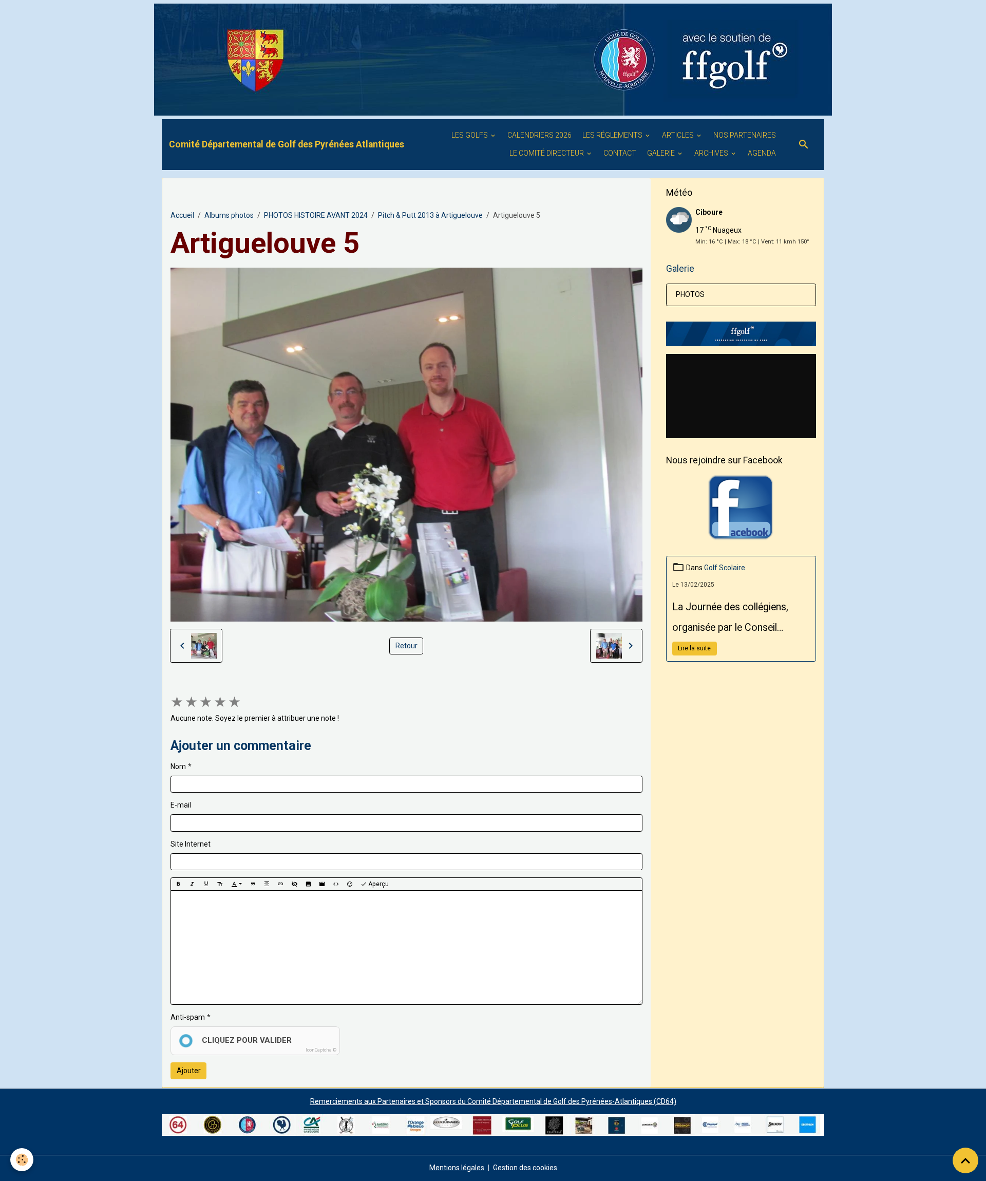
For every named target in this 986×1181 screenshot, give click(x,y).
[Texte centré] (266, 884)
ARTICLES (678, 135)
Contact (619, 153)
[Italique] (192, 884)
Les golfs (470, 135)
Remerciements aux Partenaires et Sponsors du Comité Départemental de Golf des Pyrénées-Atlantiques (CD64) (493, 1101)
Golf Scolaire (724, 568)
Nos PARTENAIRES (744, 135)
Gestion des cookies (525, 1168)
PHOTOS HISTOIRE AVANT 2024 (316, 215)
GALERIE (661, 153)
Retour (406, 646)
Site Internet (190, 844)
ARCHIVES (712, 153)
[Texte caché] (294, 884)
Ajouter (189, 1070)
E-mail (180, 805)
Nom (178, 766)
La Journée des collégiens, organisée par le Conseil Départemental (730, 619)
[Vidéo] (322, 884)
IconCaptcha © (321, 1050)
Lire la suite (694, 648)
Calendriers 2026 (539, 135)
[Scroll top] (965, 1160)
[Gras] (178, 884)
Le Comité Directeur (547, 153)
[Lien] (280, 884)
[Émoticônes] (350, 884)
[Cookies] (21, 1159)
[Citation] (252, 884)
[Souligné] (206, 884)
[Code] (336, 884)
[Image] (308, 884)
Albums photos (229, 215)
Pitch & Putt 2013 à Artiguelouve (430, 215)
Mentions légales (456, 1168)
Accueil (182, 215)
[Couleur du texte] (236, 884)
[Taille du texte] (220, 884)
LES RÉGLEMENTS (613, 135)
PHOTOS (690, 294)
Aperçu (378, 884)
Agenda (762, 153)
